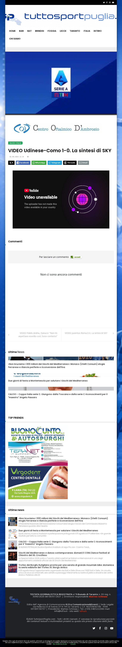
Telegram (55, 162)
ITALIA (87, 30)
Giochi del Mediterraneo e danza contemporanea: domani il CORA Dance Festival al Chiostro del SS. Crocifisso (64, 554)
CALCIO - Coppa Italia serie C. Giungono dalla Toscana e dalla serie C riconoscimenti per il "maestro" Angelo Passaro (65, 543)
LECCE (63, 30)
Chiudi (73, 644)
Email (84, 162)
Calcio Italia (15, 143)
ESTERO (98, 30)
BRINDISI (39, 30)
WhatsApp (40, 162)
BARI (21, 30)
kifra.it (83, 611)
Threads (71, 162)
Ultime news (16, 510)
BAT (29, 30)
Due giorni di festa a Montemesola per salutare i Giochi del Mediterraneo (48, 380)
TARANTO (75, 30)
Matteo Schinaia (98, 596)
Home (12, 30)
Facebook (24, 162)
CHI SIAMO (15, 38)
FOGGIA (52, 30)
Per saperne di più (60, 644)
